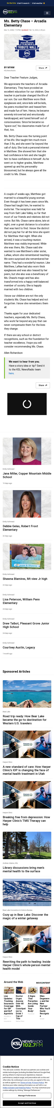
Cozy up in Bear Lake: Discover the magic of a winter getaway (25, 916)
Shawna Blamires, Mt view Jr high (25, 578)
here (11, 373)
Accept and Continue (27, 1103)
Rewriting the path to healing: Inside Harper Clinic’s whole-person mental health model (26, 965)
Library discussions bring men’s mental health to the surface (23, 869)
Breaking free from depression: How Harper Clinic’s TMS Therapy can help (26, 820)
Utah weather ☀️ (38, 3)
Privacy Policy (38, 1083)
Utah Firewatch (23, 3)
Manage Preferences (27, 1096)
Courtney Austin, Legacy (19, 647)
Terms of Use (25, 1083)
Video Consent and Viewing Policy (17, 1088)
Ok (51, 1059)
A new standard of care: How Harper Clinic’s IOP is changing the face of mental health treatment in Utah (27, 770)
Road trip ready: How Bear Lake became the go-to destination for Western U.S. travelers (25, 719)
